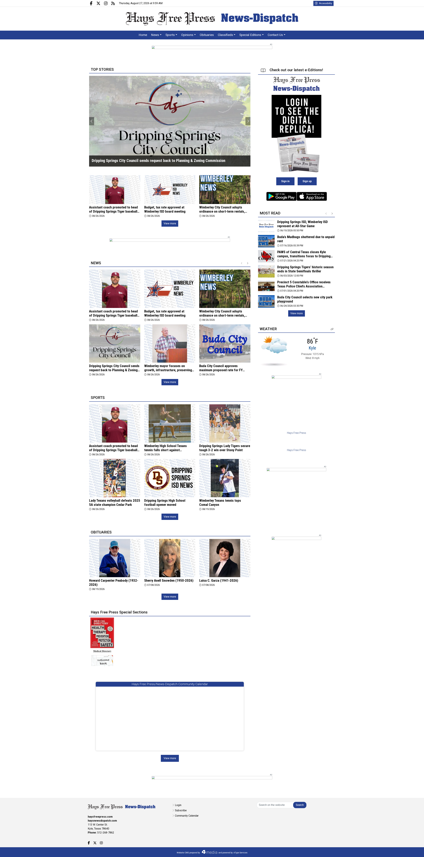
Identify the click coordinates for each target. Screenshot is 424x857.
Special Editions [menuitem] (250, 35)
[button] (332, 329)
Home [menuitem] (143, 35)
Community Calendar (187, 815)
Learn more (396, 851)
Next (247, 121)
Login (178, 805)
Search (300, 805)
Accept (413, 851)
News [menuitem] (155, 35)
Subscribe (181, 810)
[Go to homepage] (212, 18)
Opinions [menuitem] (187, 35)
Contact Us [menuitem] (275, 35)
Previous (91, 121)
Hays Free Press (296, 432)
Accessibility (325, 3)
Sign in (285, 181)
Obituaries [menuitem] (207, 35)
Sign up (307, 181)
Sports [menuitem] (170, 35)
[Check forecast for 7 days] (274, 350)
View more (170, 223)
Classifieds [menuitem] (225, 35)
